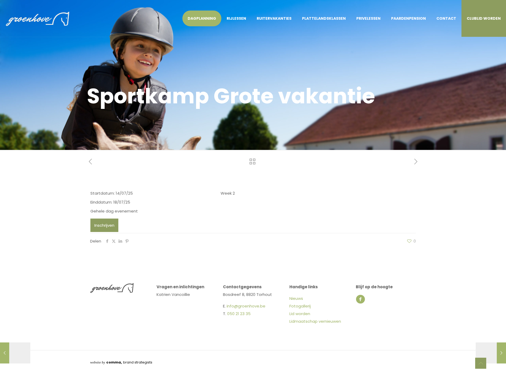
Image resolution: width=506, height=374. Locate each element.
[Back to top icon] (480, 363)
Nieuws (296, 298)
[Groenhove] (37, 18)
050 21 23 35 (239, 313)
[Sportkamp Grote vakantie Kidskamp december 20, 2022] (491, 352)
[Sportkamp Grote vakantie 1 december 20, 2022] (15, 352)
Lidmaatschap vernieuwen (315, 321)
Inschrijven (104, 225)
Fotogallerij (300, 306)
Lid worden (299, 313)
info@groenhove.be (246, 306)
